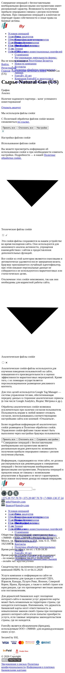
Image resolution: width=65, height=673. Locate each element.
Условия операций (18, 33)
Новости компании (25, 63)
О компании (22, 54)
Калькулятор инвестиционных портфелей (38, 51)
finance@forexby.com (17, 505)
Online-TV (14, 51)
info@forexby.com (16, 501)
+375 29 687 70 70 (32, 498)
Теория (19, 48)
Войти (5, 64)
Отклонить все (25, 128)
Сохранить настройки (47, 439)
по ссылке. (23, 121)
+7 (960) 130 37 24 (53, 498)
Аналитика (14, 36)
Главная (5, 70)
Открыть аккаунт (11, 107)
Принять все (9, 128)
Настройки (42, 128)
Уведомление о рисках (14, 664)
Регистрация (8, 67)
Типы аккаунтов (24, 36)
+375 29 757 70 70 (11, 498)
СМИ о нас (21, 51)
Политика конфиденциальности (20, 665)
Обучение (13, 39)
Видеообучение (23, 42)
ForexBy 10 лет (23, 75)
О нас (11, 48)
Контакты (20, 66)
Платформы (15, 42)
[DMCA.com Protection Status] (11, 661)
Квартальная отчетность (28, 39)
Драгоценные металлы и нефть (28, 70)
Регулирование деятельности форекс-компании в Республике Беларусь (36, 59)
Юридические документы (22, 45)
